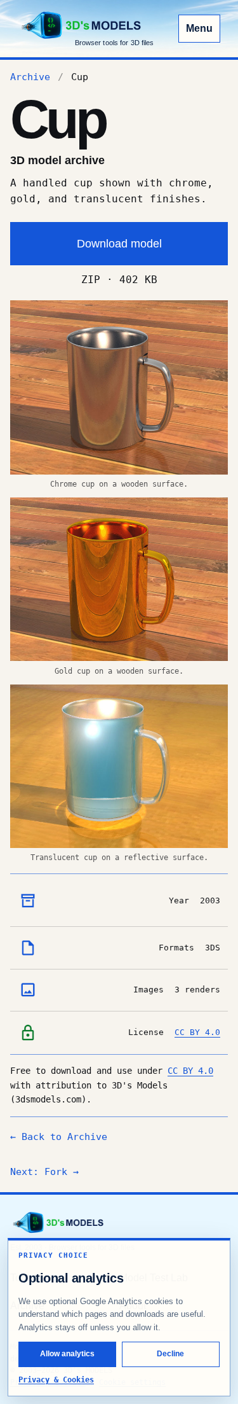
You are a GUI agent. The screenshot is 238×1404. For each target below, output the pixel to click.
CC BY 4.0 (197, 1032)
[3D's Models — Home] (57, 1222)
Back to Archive (58, 1137)
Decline (170, 1353)
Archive (30, 76)
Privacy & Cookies (56, 1379)
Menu (199, 28)
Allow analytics (67, 1353)
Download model (119, 243)
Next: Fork (44, 1172)
